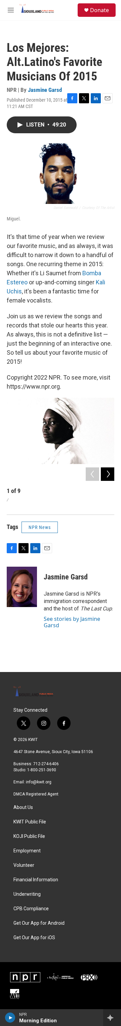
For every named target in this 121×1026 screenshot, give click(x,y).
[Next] (107, 474)
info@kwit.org (38, 782)
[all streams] (112, 1017)
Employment (27, 850)
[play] (10, 1017)
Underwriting (27, 894)
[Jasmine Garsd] (22, 587)
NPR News (40, 527)
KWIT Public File (29, 821)
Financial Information (35, 879)
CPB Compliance (31, 908)
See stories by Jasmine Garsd (72, 622)
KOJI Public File (29, 836)
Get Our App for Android (39, 923)
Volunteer (23, 865)
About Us (23, 807)
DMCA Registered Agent (35, 794)
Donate (99, 10)
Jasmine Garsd (45, 89)
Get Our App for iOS (34, 937)
